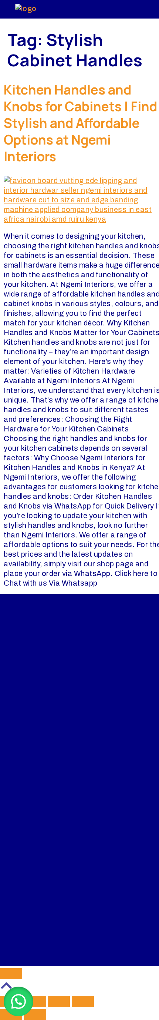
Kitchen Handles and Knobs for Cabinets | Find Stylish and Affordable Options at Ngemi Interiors (80, 123)
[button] (18, 1001)
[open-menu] (133, 9)
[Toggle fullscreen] (35, 1001)
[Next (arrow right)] (35, 1014)
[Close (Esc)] (83, 1001)
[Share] (59, 1001)
